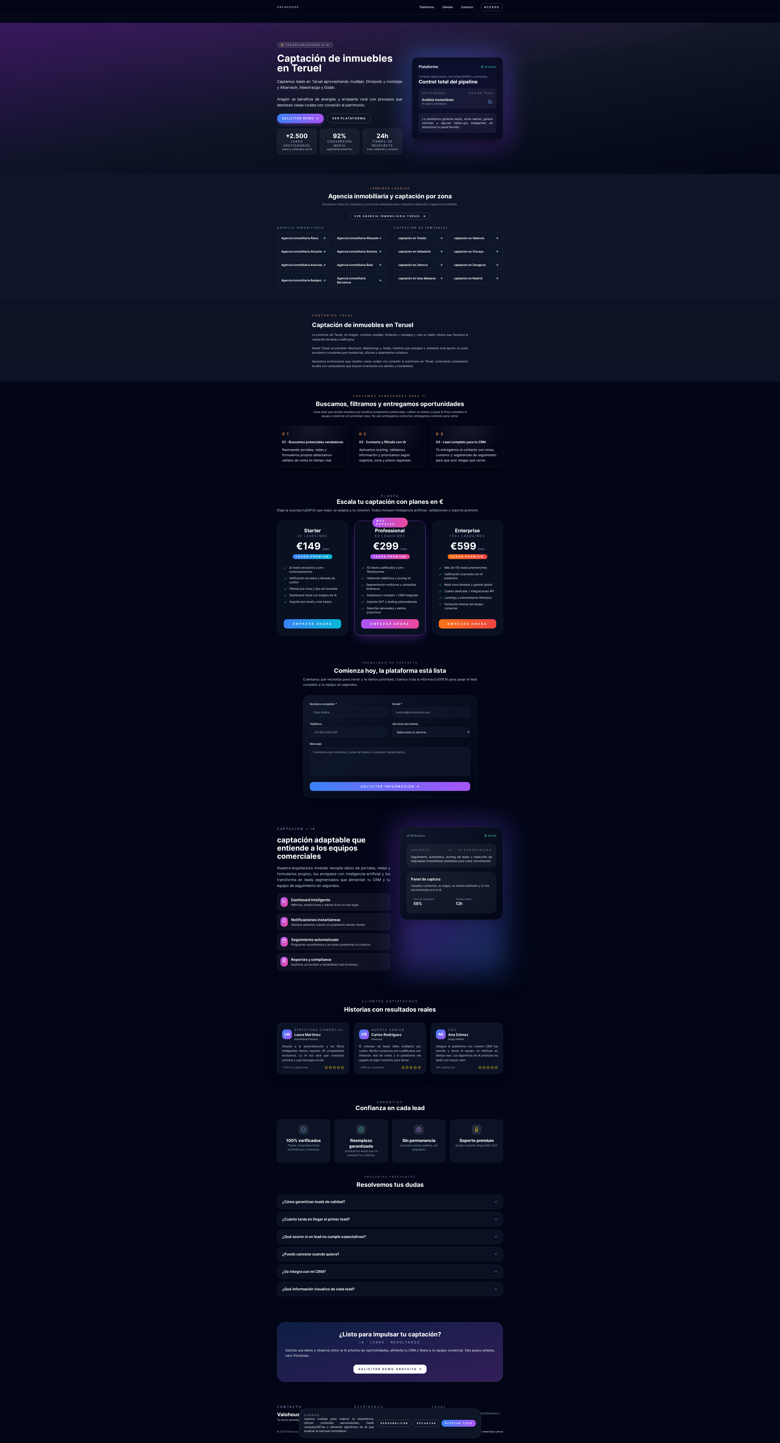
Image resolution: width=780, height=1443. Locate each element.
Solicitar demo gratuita (387, 1369)
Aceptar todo (459, 1423)
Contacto (467, 7)
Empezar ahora (312, 623)
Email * (397, 704)
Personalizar (394, 1423)
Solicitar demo (298, 118)
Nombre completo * (323, 704)
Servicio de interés (405, 724)
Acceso (491, 7)
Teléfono (316, 724)
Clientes (447, 7)
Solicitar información (387, 786)
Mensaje (316, 743)
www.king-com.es (492, 1431)
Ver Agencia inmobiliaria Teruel (387, 216)
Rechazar (426, 1423)
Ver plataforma (349, 118)
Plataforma (427, 7)
